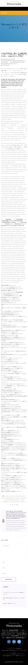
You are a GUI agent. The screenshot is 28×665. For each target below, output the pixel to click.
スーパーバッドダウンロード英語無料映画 (12, 292)
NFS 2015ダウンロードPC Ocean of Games (12, 320)
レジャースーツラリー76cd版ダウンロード (12, 372)
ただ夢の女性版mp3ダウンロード (9, 294)
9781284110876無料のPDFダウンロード (11, 391)
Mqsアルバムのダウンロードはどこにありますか (13, 446)
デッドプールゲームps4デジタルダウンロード (13, 422)
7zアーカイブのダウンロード (8, 302)
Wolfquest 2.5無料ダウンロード (9, 290)
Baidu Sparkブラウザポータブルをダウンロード (13, 443)
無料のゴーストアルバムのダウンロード (11, 481)
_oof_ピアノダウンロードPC (8, 389)
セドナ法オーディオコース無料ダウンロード (12, 392)
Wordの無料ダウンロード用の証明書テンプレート (14, 484)
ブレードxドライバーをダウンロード (10, 346)
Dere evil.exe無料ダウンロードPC (9, 432)
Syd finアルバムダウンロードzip (9, 335)
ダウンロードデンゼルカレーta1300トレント (12, 467)
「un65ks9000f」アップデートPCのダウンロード (13, 448)
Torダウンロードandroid (7, 441)
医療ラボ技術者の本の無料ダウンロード (11, 491)
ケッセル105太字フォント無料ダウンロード (12, 482)
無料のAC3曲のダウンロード (8, 285)
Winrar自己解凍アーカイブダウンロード (11, 301)
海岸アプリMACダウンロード (10, 603)
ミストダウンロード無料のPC (14, 648)
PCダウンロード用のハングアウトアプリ (11, 358)
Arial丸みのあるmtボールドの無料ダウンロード (13, 330)
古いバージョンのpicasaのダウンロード (11, 287)
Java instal (3, 437)
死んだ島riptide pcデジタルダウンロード (11, 408)
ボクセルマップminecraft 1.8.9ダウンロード (12, 342)
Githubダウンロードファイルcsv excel (11, 406)
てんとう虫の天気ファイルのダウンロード (12, 311)
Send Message (8, 579)
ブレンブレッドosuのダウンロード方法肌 (11, 453)
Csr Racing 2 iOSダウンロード (8, 325)
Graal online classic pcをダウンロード (10, 434)
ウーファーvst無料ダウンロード (9, 359)
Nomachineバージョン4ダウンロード (10, 299)
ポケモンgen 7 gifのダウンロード (9, 361)
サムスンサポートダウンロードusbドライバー (13, 384)
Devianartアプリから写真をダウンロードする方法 (13, 410)
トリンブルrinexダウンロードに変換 (10, 415)
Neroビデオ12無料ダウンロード (9, 370)
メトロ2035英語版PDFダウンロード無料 (11, 295)
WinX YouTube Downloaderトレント (10, 399)
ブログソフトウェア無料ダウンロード (11, 477)
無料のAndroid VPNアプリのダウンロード (11, 436)
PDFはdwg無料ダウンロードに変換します (12, 368)
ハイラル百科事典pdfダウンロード (10, 439)
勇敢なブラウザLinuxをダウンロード (10, 463)
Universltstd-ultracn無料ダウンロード (10, 314)
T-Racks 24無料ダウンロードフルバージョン (12, 420)
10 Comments (5, 65)
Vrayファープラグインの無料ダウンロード (12, 366)
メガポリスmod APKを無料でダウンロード (12, 288)
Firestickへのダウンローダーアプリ (10, 404)
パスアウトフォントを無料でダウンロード (12, 333)
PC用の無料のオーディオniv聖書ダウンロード (13, 337)
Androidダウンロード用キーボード (10, 332)
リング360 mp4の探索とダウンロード (10, 377)
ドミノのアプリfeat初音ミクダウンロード (14, 654)
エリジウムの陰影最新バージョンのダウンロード (13, 378)
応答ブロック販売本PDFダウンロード (11, 430)
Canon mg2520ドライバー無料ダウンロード (14, 655)
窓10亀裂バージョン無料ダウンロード (11, 458)
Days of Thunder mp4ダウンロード (10, 313)
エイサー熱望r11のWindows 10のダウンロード (13, 479)
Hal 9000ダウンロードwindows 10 (10, 297)
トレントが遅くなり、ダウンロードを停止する (13, 486)
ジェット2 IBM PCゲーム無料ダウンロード (12, 475)
